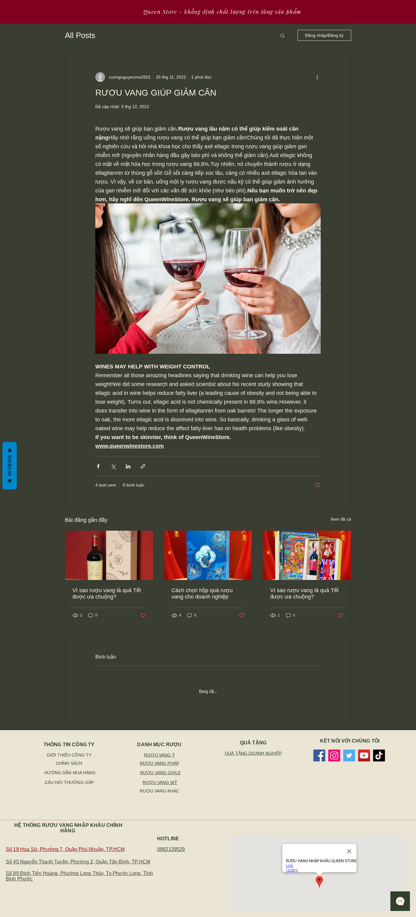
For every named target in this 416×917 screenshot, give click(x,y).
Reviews (9, 465)
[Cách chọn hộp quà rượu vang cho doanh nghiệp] (208, 555)
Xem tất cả (340, 519)
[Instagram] (334, 748)
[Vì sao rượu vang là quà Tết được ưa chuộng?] (109, 555)
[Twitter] (349, 748)
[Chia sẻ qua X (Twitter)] (113, 466)
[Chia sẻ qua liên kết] (143, 466)
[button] (282, 35)
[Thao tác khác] (317, 77)
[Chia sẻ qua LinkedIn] (128, 466)
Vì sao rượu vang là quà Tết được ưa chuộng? (106, 593)
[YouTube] (364, 748)
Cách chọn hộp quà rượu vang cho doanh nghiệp (202, 593)
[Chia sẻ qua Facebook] (98, 466)
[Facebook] (319, 748)
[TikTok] (379, 748)
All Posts (80, 35)
